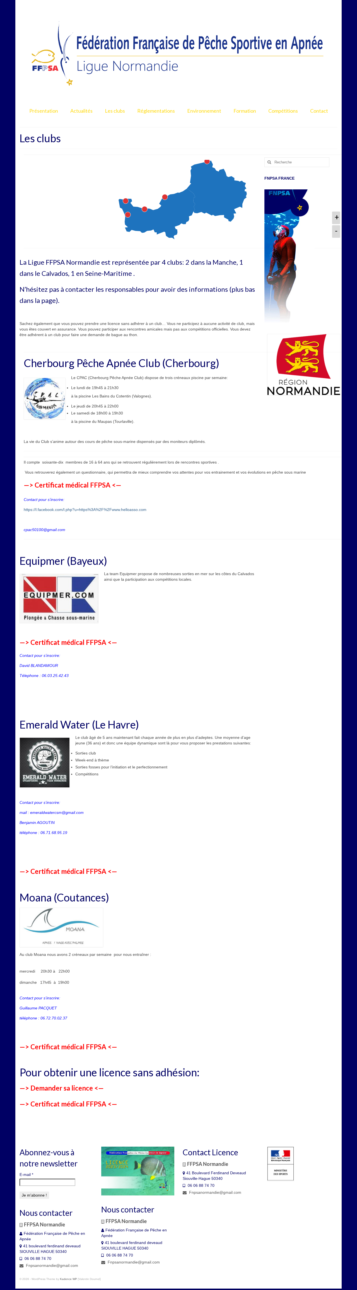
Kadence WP (68, 1279)
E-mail (26, 1174)
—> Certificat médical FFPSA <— (72, 485)
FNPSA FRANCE (279, 178)
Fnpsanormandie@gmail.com (51, 1265)
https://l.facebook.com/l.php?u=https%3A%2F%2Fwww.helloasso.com (85, 509)
